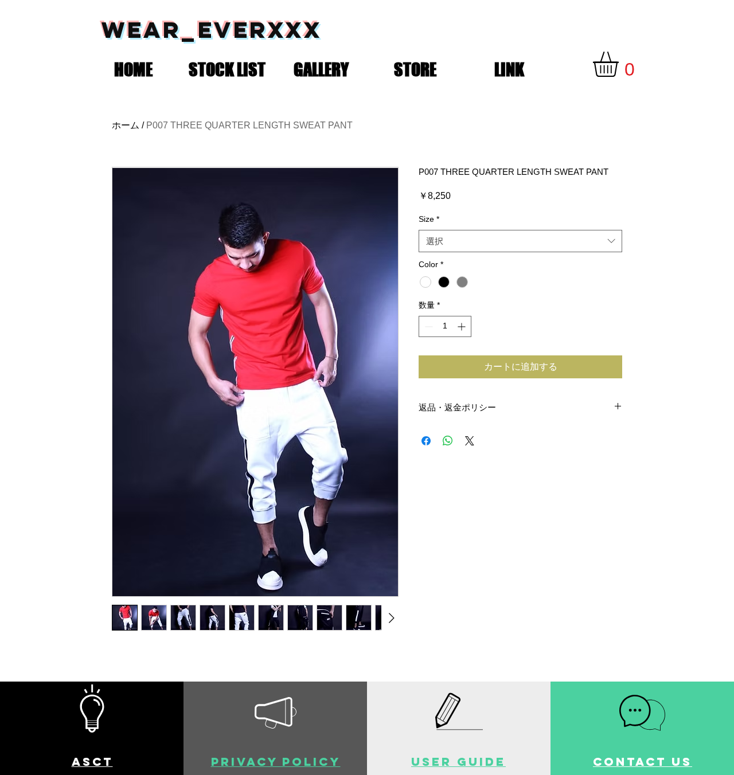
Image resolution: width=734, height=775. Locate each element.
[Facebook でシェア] (426, 441)
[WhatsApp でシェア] (448, 441)
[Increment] (462, 326)
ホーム (125, 125)
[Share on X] (470, 441)
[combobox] (520, 241)
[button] (227, 67)
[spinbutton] (445, 326)
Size (429, 219)
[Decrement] (427, 326)
